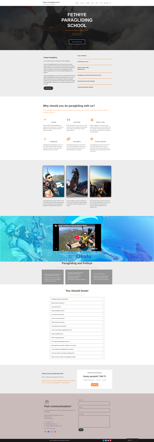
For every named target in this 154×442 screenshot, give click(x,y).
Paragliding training (48, 197)
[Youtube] (108, 440)
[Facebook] (48, 432)
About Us (82, 2)
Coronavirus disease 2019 (99, 273)
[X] (106, 440)
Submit (81, 429)
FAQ (101, 2)
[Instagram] (55, 432)
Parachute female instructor (96, 197)
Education (88, 2)
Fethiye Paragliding (53, 440)
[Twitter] (45, 432)
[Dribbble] (52, 432)
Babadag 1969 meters (65, 440)
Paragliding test (70, 197)
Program (77, 2)
